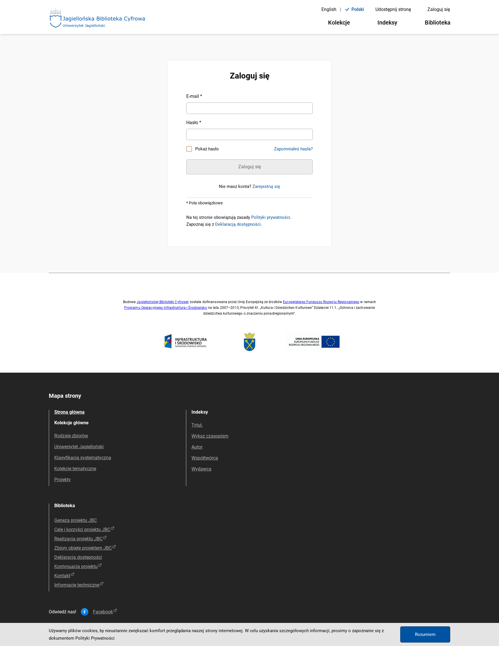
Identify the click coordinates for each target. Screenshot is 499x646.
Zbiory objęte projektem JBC (83, 548)
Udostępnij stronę (393, 9)
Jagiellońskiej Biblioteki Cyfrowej (163, 302)
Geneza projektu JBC (75, 520)
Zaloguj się (438, 9)
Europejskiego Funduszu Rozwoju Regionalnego (321, 302)
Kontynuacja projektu (76, 566)
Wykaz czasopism (209, 436)
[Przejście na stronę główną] (97, 18)
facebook (103, 612)
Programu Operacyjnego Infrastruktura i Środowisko (165, 308)
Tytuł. (197, 425)
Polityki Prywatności (95, 638)
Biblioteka (437, 22)
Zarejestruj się (266, 186)
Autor (196, 447)
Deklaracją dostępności (238, 224)
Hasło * (193, 122)
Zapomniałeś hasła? (293, 149)
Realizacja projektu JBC (78, 539)
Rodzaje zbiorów (71, 435)
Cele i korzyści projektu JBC (82, 529)
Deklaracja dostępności (78, 557)
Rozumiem (425, 634)
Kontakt (62, 575)
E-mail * (194, 96)
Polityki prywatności (270, 217)
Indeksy (387, 22)
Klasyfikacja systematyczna (82, 457)
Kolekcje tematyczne (75, 468)
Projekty (62, 479)
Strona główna (69, 412)
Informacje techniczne (76, 585)
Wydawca (201, 469)
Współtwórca (204, 458)
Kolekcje (339, 22)
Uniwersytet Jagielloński (79, 446)
